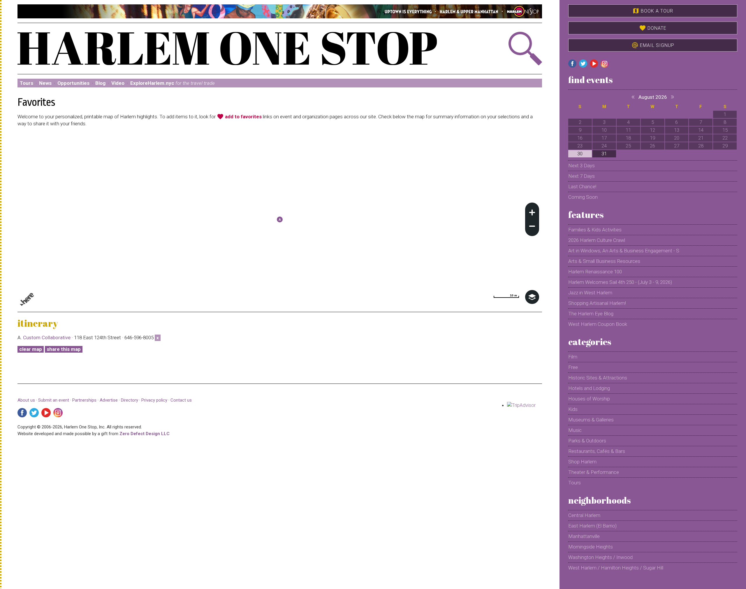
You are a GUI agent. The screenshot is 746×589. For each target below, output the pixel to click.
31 (604, 154)
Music (575, 430)
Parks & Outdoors (587, 441)
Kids (573, 409)
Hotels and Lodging (589, 388)
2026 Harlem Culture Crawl (596, 240)
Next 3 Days (581, 165)
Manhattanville (584, 536)
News (45, 83)
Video (117, 83)
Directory (129, 400)
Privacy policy (154, 400)
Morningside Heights (590, 547)
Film (572, 357)
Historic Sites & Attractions (597, 378)
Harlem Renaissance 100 (595, 272)
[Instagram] (58, 412)
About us (26, 400)
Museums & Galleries (591, 420)
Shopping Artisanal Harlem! (597, 303)
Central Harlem (584, 515)
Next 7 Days (581, 176)
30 (580, 154)
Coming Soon (583, 197)
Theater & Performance (593, 472)
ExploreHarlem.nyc (172, 83)
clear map (30, 349)
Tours (26, 83)
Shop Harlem (582, 462)
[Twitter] (34, 412)
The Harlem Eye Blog (590, 314)
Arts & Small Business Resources (604, 261)
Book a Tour (652, 10)
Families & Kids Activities (595, 230)
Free (573, 367)
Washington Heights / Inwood (600, 557)
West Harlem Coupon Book (597, 324)
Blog (100, 83)
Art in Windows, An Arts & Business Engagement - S (623, 251)
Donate (652, 27)
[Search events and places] (502, 48)
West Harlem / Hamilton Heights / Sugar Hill (615, 568)
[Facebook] (22, 412)
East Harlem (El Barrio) (592, 526)
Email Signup (652, 45)
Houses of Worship (589, 399)
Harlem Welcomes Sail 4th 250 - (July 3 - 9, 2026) (620, 282)
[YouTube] (46, 412)
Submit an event (53, 400)
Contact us (181, 400)
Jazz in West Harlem (590, 293)
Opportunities (73, 83)
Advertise (109, 400)
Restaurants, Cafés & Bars (596, 451)
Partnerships (85, 400)
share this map (64, 349)
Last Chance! (582, 186)
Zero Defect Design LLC (144, 433)
